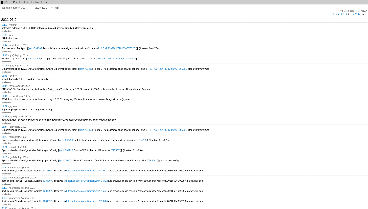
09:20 (4, 198)
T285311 (115, 150)
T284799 (102, 48)
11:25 (4, 137)
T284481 (152, 160)
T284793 (141, 140)
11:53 (4, 76)
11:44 (4, 86)
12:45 (4, 35)
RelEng (24, 2)
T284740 (112, 48)
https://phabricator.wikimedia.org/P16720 (87, 201)
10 (359, 14)
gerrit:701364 (35, 48)
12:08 (4, 65)
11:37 (4, 106)
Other (45, 2)
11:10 (4, 157)
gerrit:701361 (85, 130)
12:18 (4, 55)
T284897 (47, 170)
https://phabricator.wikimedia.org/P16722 (87, 181)
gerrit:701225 (66, 150)
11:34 (4, 127)
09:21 (4, 177)
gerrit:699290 (66, 140)
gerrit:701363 (85, 69)
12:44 (4, 45)
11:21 (4, 147)
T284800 (122, 48)
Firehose (35, 2)
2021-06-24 (9, 19)
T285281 (131, 48)
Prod (15, 2)
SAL (6, 1)
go (56, 8)
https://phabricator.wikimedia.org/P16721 (87, 191)
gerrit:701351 (66, 160)
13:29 (4, 25)
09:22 (4, 167)
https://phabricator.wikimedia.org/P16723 (87, 170)
